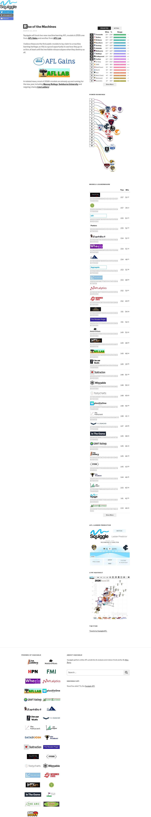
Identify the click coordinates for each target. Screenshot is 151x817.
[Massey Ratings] (98, 506)
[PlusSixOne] (98, 405)
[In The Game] (98, 435)
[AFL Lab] (97, 353)
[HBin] (96, 342)
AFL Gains (33, 38)
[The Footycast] (96, 415)
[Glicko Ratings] (94, 258)
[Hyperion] (94, 466)
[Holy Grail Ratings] (92, 207)
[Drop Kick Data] (95, 196)
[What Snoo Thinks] (96, 279)
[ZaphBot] (98, 237)
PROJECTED (104, 28)
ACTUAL (116, 28)
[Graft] (98, 445)
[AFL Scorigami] (94, 487)
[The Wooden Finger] (98, 321)
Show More (109, 84)
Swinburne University (68, 84)
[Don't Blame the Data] (95, 311)
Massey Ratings (50, 84)
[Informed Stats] (96, 300)
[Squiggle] (94, 497)
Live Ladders (43, 87)
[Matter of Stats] (95, 331)
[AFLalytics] (98, 290)
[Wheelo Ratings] (96, 248)
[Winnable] (98, 384)
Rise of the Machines (40, 26)
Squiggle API (90, 686)
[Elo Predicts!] (96, 476)
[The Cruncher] (98, 424)
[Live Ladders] (94, 455)
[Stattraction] (98, 374)
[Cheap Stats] (95, 363)
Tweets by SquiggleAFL (98, 631)
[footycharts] (98, 394)
